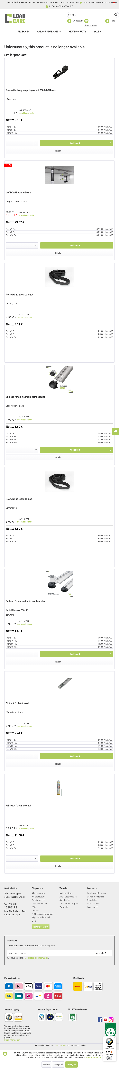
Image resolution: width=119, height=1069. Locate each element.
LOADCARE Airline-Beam (18, 192)
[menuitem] (93, 15)
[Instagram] (111, 1020)
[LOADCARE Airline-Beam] (59, 175)
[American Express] (58, 986)
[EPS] (48, 996)
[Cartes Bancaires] (19, 996)
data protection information (35, 958)
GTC (34, 921)
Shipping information (43, 914)
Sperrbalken (64, 900)
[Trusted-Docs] (8, 1019)
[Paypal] (9, 986)
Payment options (39, 903)
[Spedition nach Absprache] (98, 986)
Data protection (94, 903)
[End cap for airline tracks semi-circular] (59, 379)
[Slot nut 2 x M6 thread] (59, 686)
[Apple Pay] (28, 986)
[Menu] (114, 1038)
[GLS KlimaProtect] (50, 1020)
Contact (35, 910)
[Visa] (38, 986)
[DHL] (77, 986)
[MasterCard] (48, 986)
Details (58, 151)
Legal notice (92, 907)
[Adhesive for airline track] (59, 788)
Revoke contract (40, 927)
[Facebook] (100, 1020)
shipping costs (59, 1045)
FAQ (34, 907)
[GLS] (88, 986)
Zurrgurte (63, 907)
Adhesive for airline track (18, 805)
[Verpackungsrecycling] (41, 1020)
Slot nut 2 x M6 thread (17, 703)
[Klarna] (19, 986)
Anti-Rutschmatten (68, 897)
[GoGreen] (59, 1020)
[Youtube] (105, 1020)
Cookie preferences (95, 897)
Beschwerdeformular (96, 893)
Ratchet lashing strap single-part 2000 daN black (31, 90)
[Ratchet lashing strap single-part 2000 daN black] (59, 73)
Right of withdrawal (41, 917)
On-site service (38, 900)
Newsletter (92, 900)
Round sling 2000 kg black (19, 294)
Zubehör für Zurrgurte (69, 903)
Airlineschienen (66, 893)
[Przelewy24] (58, 996)
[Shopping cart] (93, 21)
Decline (46, 1064)
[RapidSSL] (18, 1019)
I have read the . (29, 958)
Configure (71, 1064)
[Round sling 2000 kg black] (59, 277)
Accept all (58, 1064)
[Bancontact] (38, 996)
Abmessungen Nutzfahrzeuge (38, 895)
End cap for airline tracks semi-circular (25, 397)
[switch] (109, 1058)
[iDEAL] (28, 996)
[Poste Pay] (9, 996)
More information (12, 1040)
